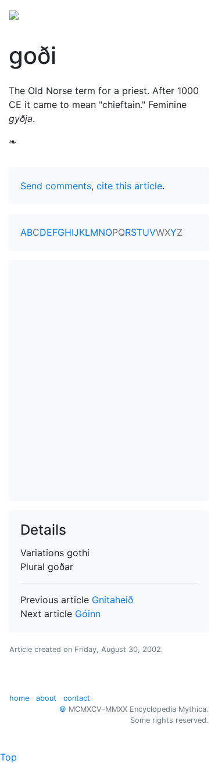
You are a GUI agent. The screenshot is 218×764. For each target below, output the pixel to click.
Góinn (88, 613)
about (46, 698)
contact (76, 698)
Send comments (55, 186)
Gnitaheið (112, 600)
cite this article (129, 186)
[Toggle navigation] (192, 14)
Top (8, 757)
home (19, 698)
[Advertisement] (109, 380)
